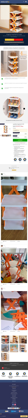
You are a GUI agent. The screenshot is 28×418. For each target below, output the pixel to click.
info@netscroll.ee (7, 368)
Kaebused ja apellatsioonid (14, 393)
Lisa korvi (20, 140)
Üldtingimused (14, 401)
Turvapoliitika (14, 399)
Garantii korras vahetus (14, 392)
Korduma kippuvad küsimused (14, 390)
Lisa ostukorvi (24, 416)
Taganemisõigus (14, 396)
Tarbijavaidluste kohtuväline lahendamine (14, 398)
